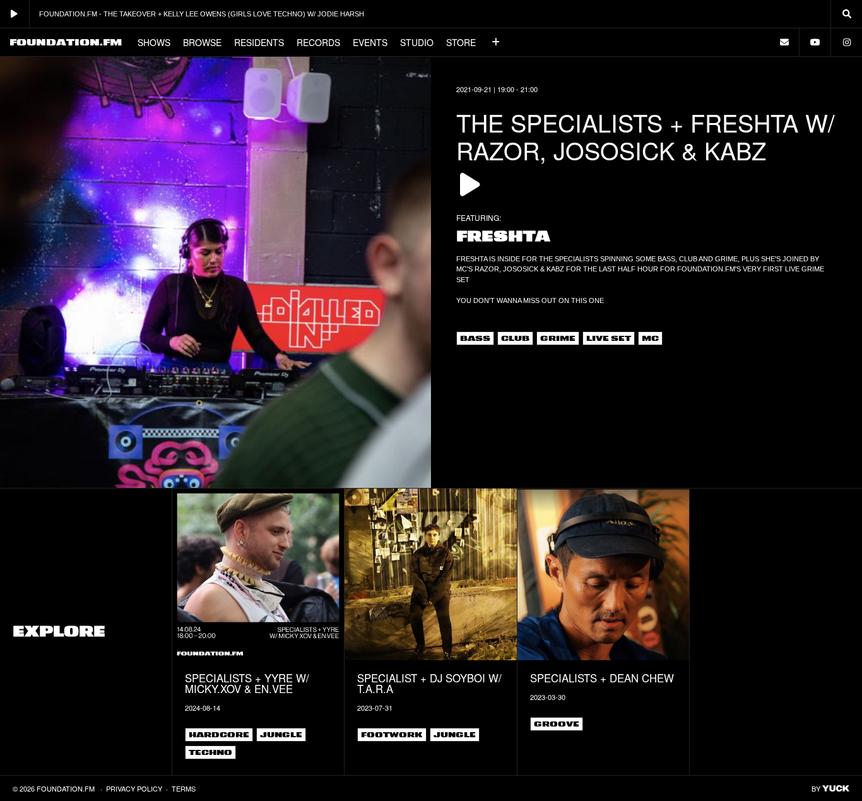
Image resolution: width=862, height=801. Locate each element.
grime (558, 338)
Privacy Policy (134, 788)
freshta (503, 236)
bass (475, 338)
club (515, 338)
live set (608, 338)
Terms (184, 788)
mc (650, 338)
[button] (496, 42)
